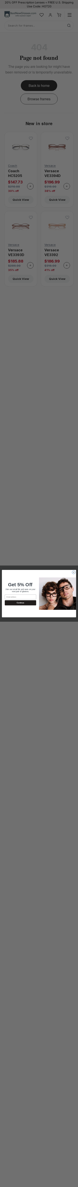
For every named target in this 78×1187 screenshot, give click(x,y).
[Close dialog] (73, 572)
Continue (20, 603)
